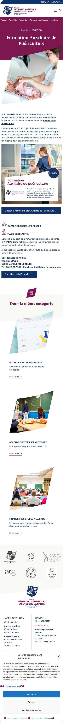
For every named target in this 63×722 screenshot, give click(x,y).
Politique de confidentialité (19, 718)
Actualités (13, 20)
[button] (58, 656)
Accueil (4, 20)
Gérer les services (13, 686)
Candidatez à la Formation (17, 274)
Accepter (31, 694)
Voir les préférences (31, 710)
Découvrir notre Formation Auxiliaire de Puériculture (29, 210)
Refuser (31, 702)
